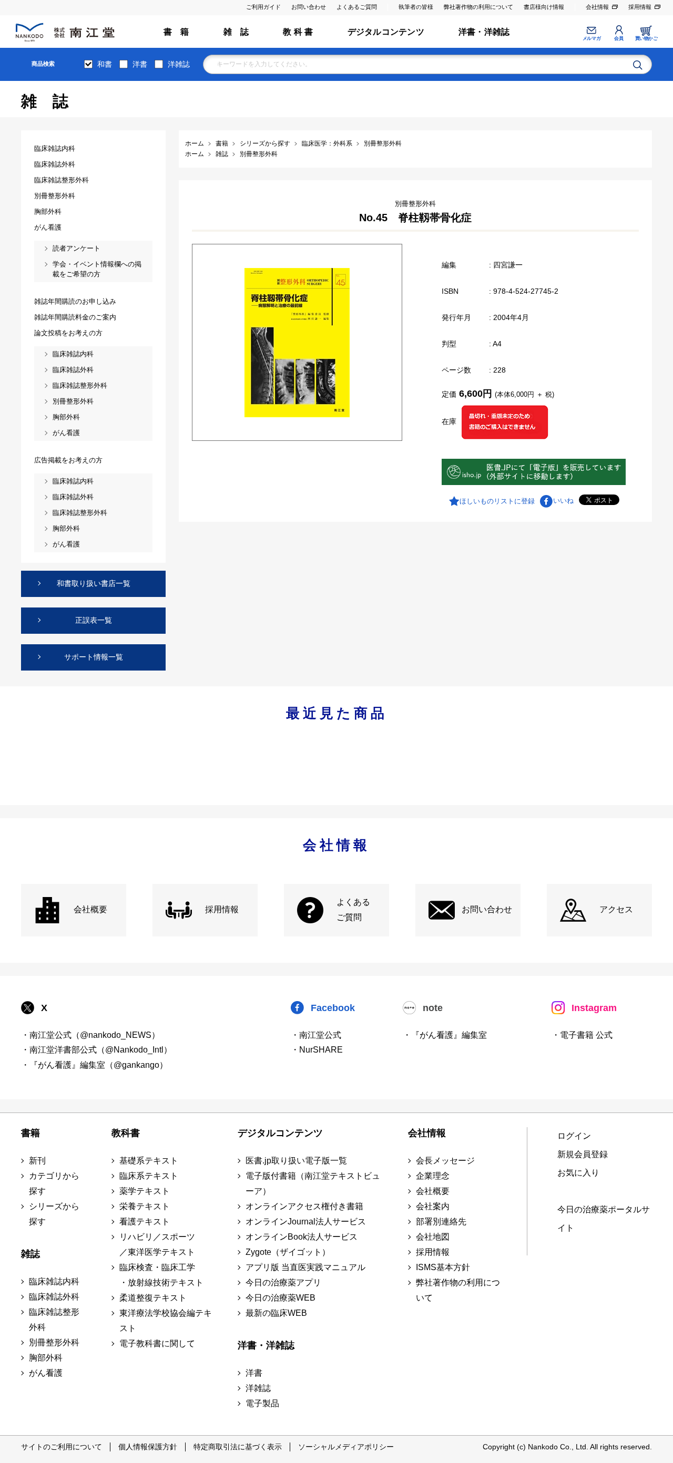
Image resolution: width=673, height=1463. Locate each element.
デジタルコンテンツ (386, 31)
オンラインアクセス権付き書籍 (304, 1206)
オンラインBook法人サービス (302, 1236)
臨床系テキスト (148, 1175)
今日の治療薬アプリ (283, 1282)
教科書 (125, 1133)
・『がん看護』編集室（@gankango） (94, 1064)
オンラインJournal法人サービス (306, 1221)
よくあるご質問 (356, 7)
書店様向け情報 (544, 7)
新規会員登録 (582, 1154)
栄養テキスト (144, 1206)
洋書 (139, 64)
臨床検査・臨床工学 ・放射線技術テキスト (161, 1275)
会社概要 (90, 909)
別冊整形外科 (54, 1342)
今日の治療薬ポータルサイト (603, 1218)
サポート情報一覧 (93, 657)
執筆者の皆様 (416, 7)
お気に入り (578, 1172)
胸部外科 (46, 1357)
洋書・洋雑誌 (483, 31)
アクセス (616, 909)
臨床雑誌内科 (54, 1281)
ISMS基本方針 (443, 1267)
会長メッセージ (445, 1160)
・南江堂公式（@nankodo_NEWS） (90, 1035)
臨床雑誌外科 (54, 1296)
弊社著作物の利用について (478, 7)
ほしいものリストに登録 (497, 501)
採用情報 (639, 7)
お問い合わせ (308, 7)
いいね (563, 500)
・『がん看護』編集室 (445, 1035)
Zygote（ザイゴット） (288, 1252)
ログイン (574, 1135)
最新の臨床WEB (276, 1313)
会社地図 (433, 1236)
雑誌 (30, 1254)
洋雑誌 (179, 64)
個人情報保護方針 (147, 1447)
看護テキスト (144, 1221)
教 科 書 (298, 31)
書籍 (30, 1133)
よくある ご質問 (353, 910)
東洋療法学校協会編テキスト (165, 1321)
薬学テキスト (144, 1191)
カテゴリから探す (54, 1183)
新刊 (37, 1160)
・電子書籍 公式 (582, 1035)
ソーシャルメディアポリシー (346, 1447)
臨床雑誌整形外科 (54, 1319)
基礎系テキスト (148, 1160)
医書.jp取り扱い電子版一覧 (296, 1160)
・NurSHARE (317, 1049)
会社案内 (433, 1206)
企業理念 (433, 1175)
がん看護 (46, 1372)
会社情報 (597, 7)
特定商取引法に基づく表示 (237, 1447)
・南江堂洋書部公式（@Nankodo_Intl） (96, 1049)
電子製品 (262, 1403)
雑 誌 (236, 31)
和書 (104, 64)
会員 (618, 38)
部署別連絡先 (441, 1221)
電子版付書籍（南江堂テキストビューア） (313, 1183)
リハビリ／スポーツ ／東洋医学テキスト (157, 1244)
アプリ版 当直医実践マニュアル (305, 1267)
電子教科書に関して (157, 1343)
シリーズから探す (54, 1214)
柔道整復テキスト (153, 1297)
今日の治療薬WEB (280, 1297)
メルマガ (591, 38)
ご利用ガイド (263, 7)
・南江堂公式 (316, 1035)
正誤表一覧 (93, 620)
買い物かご (646, 38)
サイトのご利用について (61, 1447)
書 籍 (176, 31)
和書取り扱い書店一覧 (93, 583)
